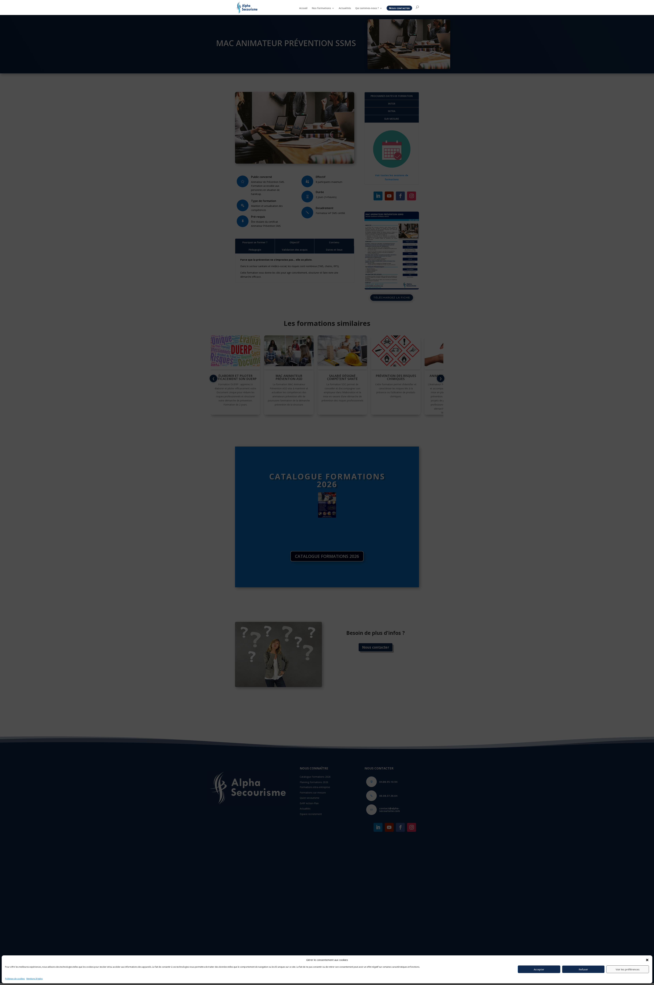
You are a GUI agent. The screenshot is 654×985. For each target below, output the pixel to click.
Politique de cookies (15, 978)
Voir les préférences (628, 969)
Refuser (583, 969)
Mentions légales (34, 978)
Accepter (539, 969)
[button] (647, 960)
